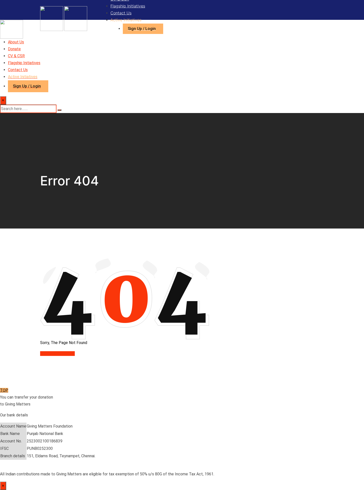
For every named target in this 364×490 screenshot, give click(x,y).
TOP (4, 390)
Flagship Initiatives (127, 5)
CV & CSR (16, 56)
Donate (14, 49)
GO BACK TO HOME (57, 353)
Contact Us (120, 12)
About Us (16, 42)
